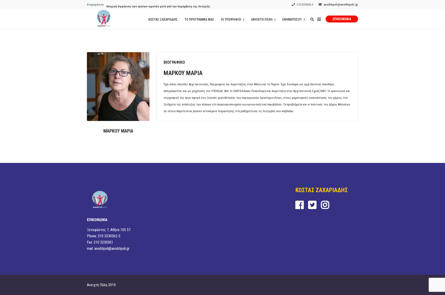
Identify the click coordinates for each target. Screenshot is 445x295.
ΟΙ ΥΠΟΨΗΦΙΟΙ (231, 19)
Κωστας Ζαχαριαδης (163, 19)
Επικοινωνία (342, 19)
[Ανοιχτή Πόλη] (104, 19)
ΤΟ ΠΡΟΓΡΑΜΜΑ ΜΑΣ (199, 19)
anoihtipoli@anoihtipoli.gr (341, 4)
